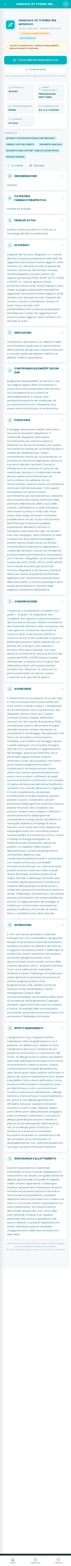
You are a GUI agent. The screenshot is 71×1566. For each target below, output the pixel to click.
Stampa (38, 166)
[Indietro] (5, 4)
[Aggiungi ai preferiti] (66, 4)
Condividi (17, 166)
